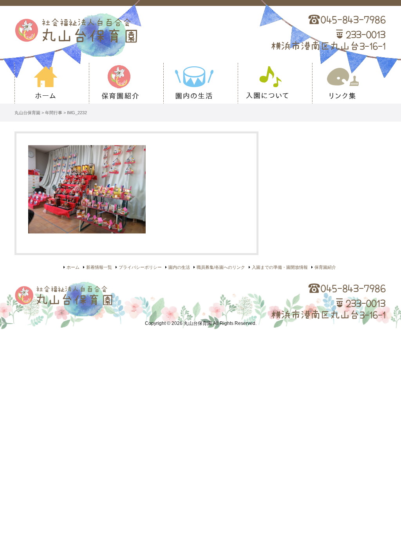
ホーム (51, 83)
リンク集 (349, 83)
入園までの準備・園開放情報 (280, 267)
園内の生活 (200, 83)
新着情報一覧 (99, 267)
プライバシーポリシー (140, 267)
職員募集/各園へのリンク (221, 267)
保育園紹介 (126, 83)
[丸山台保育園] (120, 34)
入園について (275, 83)
